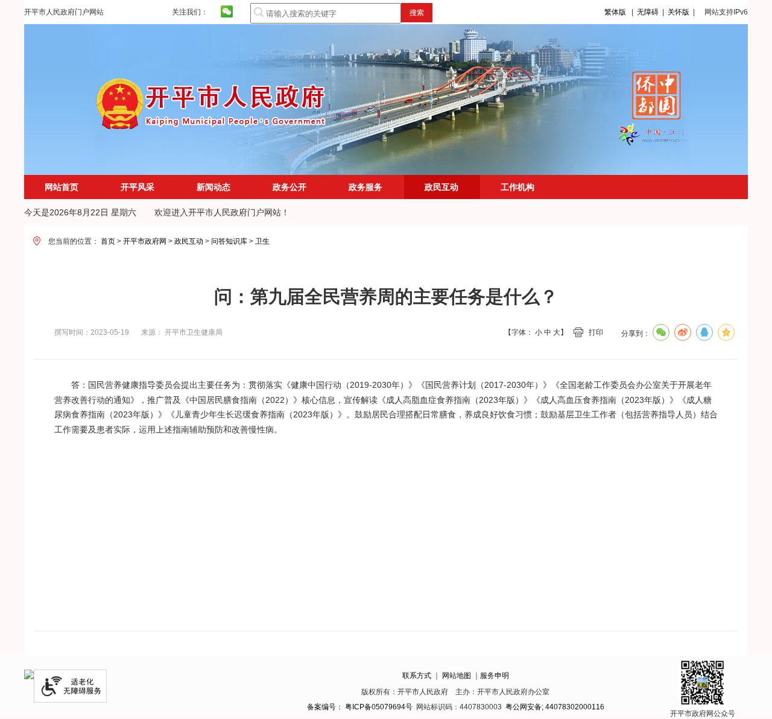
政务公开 (289, 187)
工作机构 (517, 187)
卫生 (262, 241)
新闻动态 (213, 187)
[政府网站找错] (29, 677)
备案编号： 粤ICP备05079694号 (360, 707)
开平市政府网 (144, 241)
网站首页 (61, 187)
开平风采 (137, 187)
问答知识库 (229, 241)
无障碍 (648, 12)
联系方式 (416, 675)
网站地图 (456, 675)
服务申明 (494, 675)
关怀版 (678, 12)
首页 (108, 241)
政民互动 (188, 241)
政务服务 (365, 187)
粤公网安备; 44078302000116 (554, 707)
